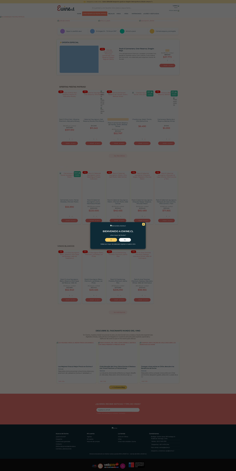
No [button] (125, 240)
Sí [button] (111, 240)
